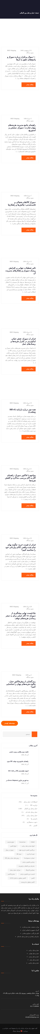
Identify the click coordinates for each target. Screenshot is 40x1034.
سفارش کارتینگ (30, 870)
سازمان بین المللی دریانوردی (27, 866)
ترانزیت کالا (33, 805)
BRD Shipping (11, 50)
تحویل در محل (9, 850)
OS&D (33, 842)
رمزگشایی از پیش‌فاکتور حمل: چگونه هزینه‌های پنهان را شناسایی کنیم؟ (21, 684)
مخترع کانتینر (11, 874)
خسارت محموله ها (29, 858)
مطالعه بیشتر (30, 84)
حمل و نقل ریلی (34, 960)
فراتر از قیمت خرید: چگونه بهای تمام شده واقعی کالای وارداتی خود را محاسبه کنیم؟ (20, 547)
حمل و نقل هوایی (34, 953)
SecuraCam (22, 842)
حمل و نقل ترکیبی (33, 963)
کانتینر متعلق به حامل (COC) (18, 878)
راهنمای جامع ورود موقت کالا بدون (17, 761)
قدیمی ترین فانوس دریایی (27, 874)
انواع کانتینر (13, 846)
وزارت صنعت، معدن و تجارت (30, 927)
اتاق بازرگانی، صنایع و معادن (30, 933)
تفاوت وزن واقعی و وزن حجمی (18, 752)
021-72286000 (34, 1006)
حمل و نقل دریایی (32, 815)
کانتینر (35, 825)
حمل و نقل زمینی (34, 956)
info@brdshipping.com (32, 1017)
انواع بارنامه (10, 842)
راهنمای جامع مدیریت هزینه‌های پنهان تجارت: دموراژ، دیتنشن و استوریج (22, 127)
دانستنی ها (34, 819)
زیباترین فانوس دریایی (28, 862)
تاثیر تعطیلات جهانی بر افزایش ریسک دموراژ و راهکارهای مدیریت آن (20, 270)
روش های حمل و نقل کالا (12, 858)
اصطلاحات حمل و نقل (30, 802)
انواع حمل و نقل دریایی (28, 846)
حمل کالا (19, 854)
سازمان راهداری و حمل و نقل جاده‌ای (28, 936)
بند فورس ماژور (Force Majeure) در (17, 780)
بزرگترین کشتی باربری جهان (27, 850)
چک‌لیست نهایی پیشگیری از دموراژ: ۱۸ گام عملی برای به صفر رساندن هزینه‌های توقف (21, 615)
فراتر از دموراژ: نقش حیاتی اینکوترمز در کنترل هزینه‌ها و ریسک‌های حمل (23, 341)
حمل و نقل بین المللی (30, 808)
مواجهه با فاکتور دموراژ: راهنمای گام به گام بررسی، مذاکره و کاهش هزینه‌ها (20, 478)
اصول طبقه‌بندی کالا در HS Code (18, 771)
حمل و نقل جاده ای (31, 812)
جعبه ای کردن (31, 854)
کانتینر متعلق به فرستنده (28, 882)
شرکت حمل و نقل (15, 870)
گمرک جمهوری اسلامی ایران (30, 930)
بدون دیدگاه (30, 52)
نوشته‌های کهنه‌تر (9, 723)
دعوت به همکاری (32, 822)
